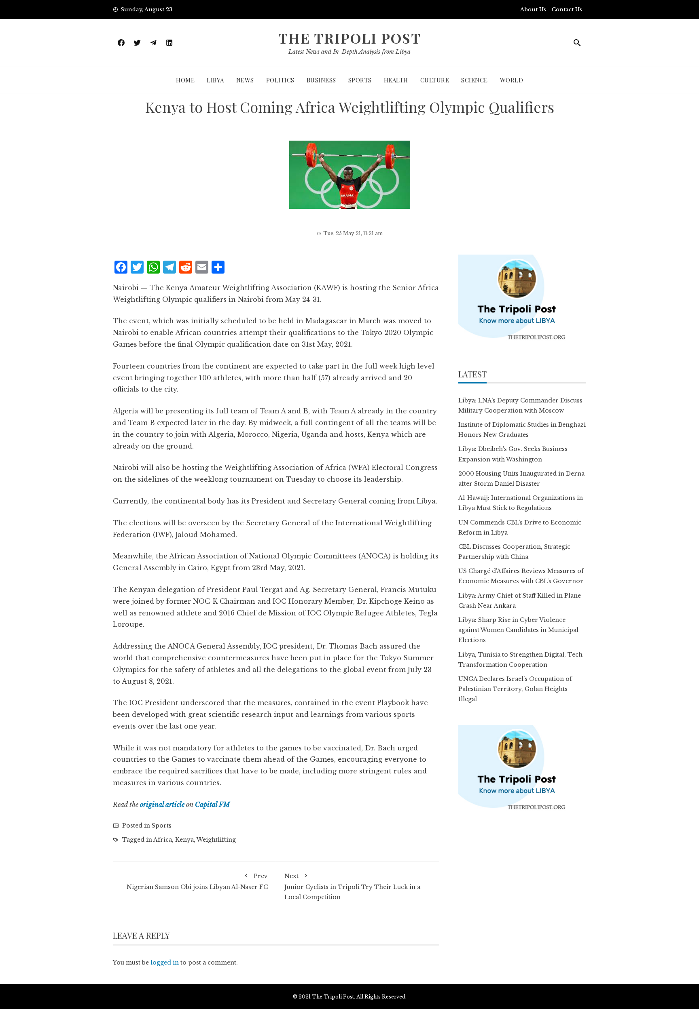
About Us (533, 9)
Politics (280, 80)
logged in (164, 962)
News (245, 80)
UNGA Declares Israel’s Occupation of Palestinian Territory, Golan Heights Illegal (515, 689)
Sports (360, 80)
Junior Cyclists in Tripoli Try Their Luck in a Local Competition (352, 886)
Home (185, 80)
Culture (434, 80)
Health (396, 80)
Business (321, 80)
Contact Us (567, 9)
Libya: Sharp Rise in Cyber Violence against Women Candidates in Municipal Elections (518, 630)
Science (474, 80)
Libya (215, 80)
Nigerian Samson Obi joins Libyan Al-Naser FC (197, 881)
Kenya (184, 839)
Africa (162, 839)
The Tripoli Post (349, 38)
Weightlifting (216, 839)
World (511, 80)
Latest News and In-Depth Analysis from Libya (349, 51)
